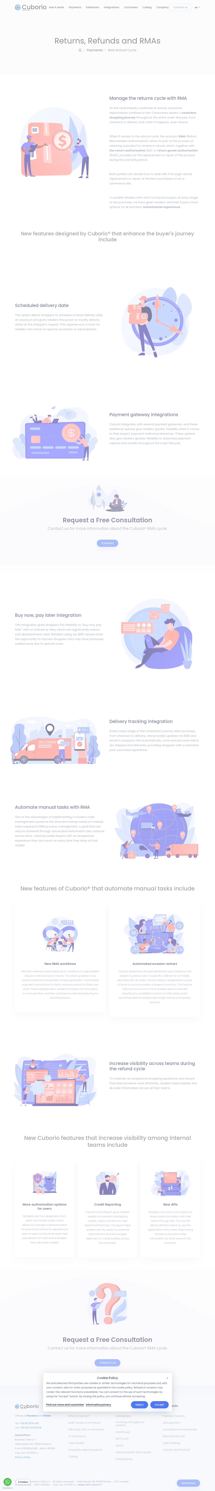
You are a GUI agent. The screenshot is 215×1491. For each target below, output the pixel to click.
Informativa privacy (98, 1404)
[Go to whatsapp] (7, 1482)
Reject (140, 1404)
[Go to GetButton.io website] (8, 1488)
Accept (159, 1404)
